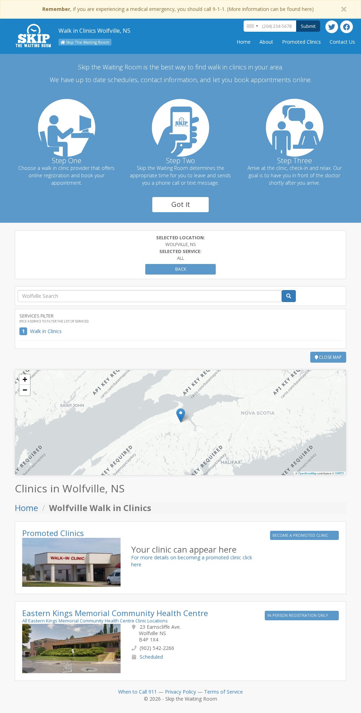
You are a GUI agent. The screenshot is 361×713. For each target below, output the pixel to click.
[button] (180, 415)
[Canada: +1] (252, 26)
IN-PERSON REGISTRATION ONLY (298, 615)
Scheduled (151, 656)
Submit (308, 26)
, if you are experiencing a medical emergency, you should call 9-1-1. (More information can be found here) (178, 9)
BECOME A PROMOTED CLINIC (301, 535)
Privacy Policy (180, 691)
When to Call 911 (137, 691)
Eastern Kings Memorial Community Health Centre (115, 613)
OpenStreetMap (307, 473)
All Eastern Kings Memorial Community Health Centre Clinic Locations (95, 620)
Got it (180, 204)
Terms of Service (223, 691)
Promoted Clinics (301, 41)
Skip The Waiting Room (87, 42)
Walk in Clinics (46, 331)
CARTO (339, 473)
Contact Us (342, 41)
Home (244, 41)
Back (180, 269)
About (266, 41)
